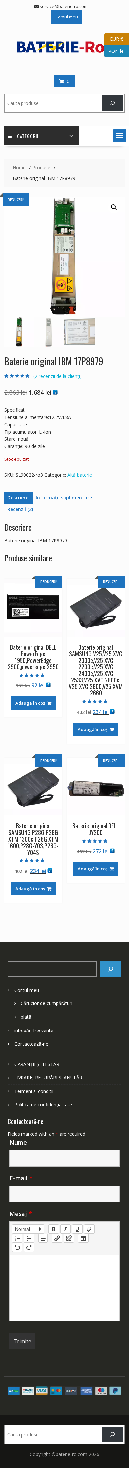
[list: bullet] (29, 1238)
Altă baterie (79, 475)
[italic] (65, 1229)
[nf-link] (57, 1238)
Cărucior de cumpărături (46, 1003)
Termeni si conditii (33, 1091)
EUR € (113, 38)
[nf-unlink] (69, 1238)
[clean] (89, 1229)
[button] (119, 135)
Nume (18, 1142)
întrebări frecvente (33, 1030)
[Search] (110, 969)
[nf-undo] (17, 1247)
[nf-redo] (29, 1247)
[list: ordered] (17, 1238)
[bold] (53, 1229)
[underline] (77, 1229)
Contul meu (66, 17)
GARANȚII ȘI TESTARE (38, 1064)
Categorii (27, 135)
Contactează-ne (31, 1044)
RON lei (114, 50)
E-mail (21, 1178)
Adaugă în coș (30, 703)
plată (26, 1017)
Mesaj (20, 1214)
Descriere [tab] (17, 497)
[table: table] (83, 1238)
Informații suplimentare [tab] (64, 497)
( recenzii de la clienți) (57, 376)
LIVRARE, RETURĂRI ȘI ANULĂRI (49, 1077)
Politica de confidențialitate (43, 1104)
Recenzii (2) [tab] (20, 509)
